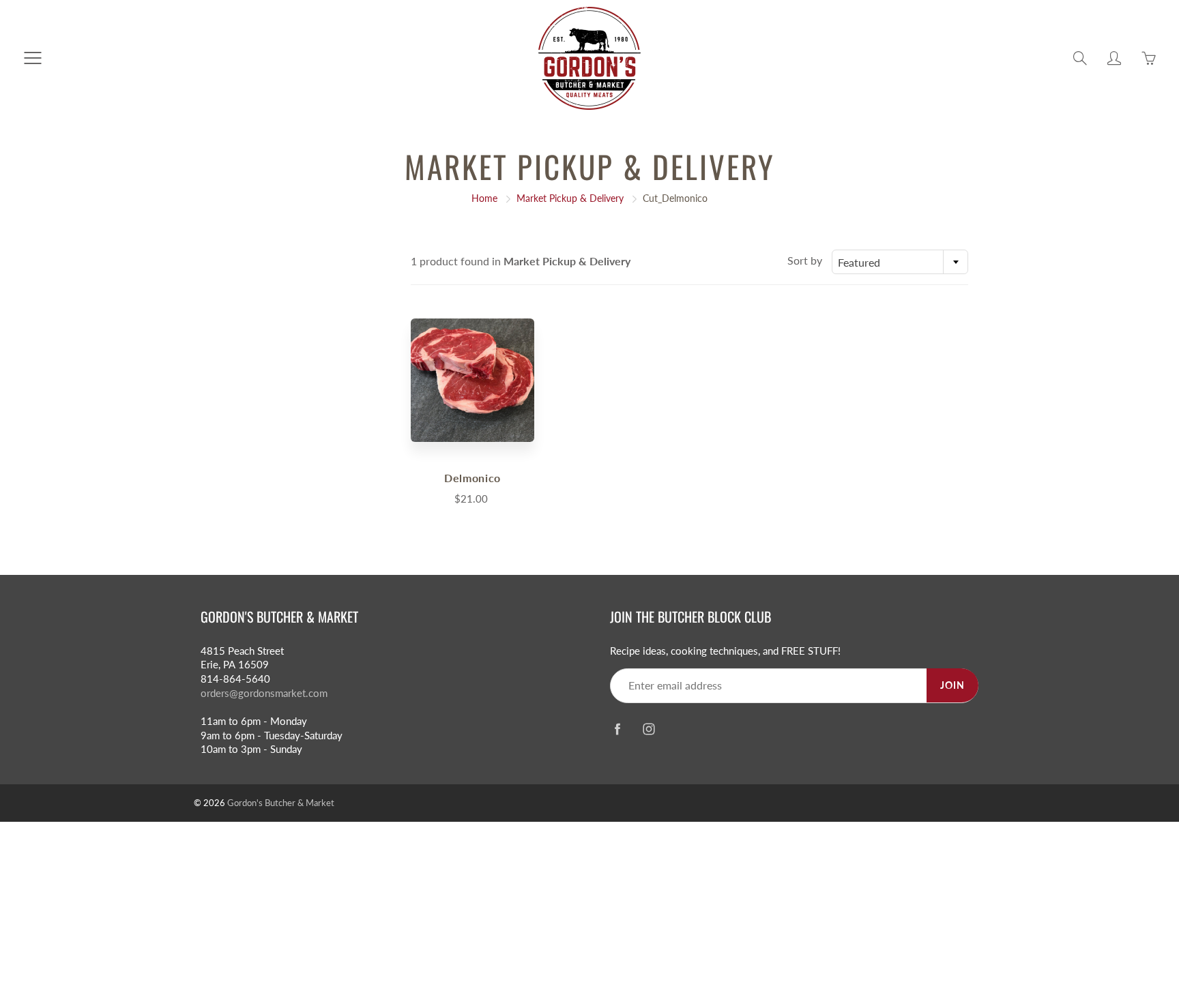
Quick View (472, 379)
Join (952, 685)
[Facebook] (617, 729)
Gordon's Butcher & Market (280, 802)
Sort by (804, 260)
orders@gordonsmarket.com (264, 693)
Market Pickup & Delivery (570, 198)
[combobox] (900, 262)
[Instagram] (648, 729)
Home (484, 198)
